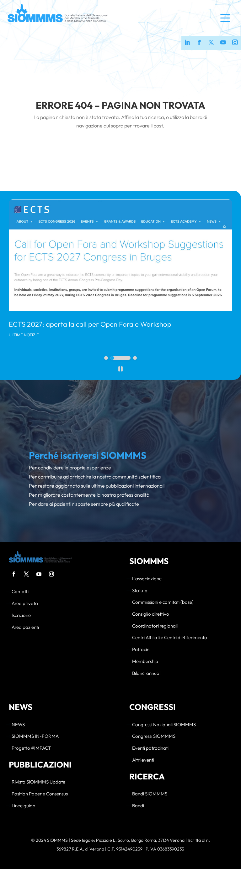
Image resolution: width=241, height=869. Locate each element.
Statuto (139, 590)
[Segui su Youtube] (39, 574)
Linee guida (23, 806)
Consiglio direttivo (150, 614)
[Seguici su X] (211, 43)
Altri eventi (143, 760)
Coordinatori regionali (155, 626)
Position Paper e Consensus (40, 794)
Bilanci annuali (146, 673)
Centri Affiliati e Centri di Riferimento (169, 637)
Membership (145, 661)
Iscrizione (21, 615)
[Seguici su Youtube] (223, 43)
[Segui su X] (26, 574)
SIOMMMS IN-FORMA (35, 736)
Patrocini (141, 649)
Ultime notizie (24, 334)
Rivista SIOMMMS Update (38, 782)
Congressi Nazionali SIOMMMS (164, 724)
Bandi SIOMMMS (149, 794)
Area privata (25, 603)
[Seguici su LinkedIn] (187, 43)
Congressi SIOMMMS (153, 736)
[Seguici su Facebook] (199, 43)
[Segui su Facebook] (14, 574)
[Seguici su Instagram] (235, 43)
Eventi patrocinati (150, 748)
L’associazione (147, 579)
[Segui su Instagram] (51, 574)
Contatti (20, 591)
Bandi (138, 806)
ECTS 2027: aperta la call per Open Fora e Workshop (90, 324)
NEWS (18, 724)
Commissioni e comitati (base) (163, 602)
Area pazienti (25, 627)
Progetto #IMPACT (31, 748)
